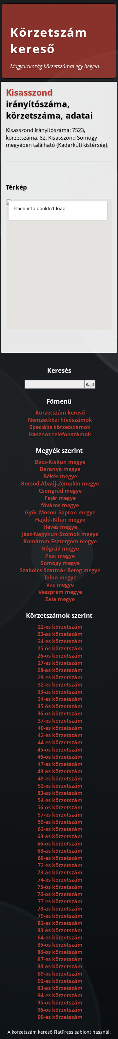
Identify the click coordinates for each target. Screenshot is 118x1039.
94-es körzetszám (60, 995)
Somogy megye (60, 563)
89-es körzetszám (60, 973)
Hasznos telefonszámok (60, 434)
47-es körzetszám (60, 764)
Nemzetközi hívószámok (60, 419)
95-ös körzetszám (60, 1002)
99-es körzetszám (60, 1017)
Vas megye (60, 584)
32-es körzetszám (60, 684)
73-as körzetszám (60, 872)
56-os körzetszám (60, 807)
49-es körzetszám (60, 778)
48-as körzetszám (60, 771)
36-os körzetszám (60, 713)
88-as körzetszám (60, 966)
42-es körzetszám (60, 735)
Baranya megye (60, 469)
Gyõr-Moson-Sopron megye (60, 512)
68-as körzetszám (60, 850)
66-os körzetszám (60, 843)
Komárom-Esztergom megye (60, 541)
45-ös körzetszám (60, 749)
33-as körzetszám (60, 691)
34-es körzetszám (60, 699)
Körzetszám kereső (48, 40)
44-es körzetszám (60, 742)
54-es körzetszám (60, 800)
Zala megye (60, 599)
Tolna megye (60, 577)
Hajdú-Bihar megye (60, 519)
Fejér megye (60, 498)
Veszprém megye (60, 592)
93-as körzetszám (60, 988)
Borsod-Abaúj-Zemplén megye (60, 483)
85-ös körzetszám (60, 944)
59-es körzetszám (60, 821)
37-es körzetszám (60, 720)
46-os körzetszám (60, 756)
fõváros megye (60, 505)
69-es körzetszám (60, 858)
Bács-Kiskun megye (60, 461)
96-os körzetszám (60, 1009)
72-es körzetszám (60, 865)
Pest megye (60, 555)
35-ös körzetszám (60, 706)
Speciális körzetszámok (60, 427)
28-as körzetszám (60, 670)
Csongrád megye (60, 490)
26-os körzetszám (60, 655)
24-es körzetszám (60, 641)
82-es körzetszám (60, 923)
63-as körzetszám (60, 836)
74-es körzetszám (60, 879)
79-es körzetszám (60, 915)
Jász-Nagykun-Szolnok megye (60, 534)
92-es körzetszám (60, 980)
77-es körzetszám (60, 901)
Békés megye (60, 476)
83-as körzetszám (60, 930)
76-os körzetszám (60, 894)
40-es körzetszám (60, 728)
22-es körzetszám (60, 626)
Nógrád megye (60, 548)
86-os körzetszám (60, 952)
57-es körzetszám (60, 814)
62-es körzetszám (60, 829)
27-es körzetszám (60, 662)
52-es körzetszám (60, 785)
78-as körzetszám (60, 908)
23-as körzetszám (60, 634)
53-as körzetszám (60, 793)
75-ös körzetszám (60, 887)
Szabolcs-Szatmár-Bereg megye (60, 570)
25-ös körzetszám (60, 648)
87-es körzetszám (60, 959)
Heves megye (60, 527)
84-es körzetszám (60, 937)
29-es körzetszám (60, 677)
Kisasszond (29, 92)
